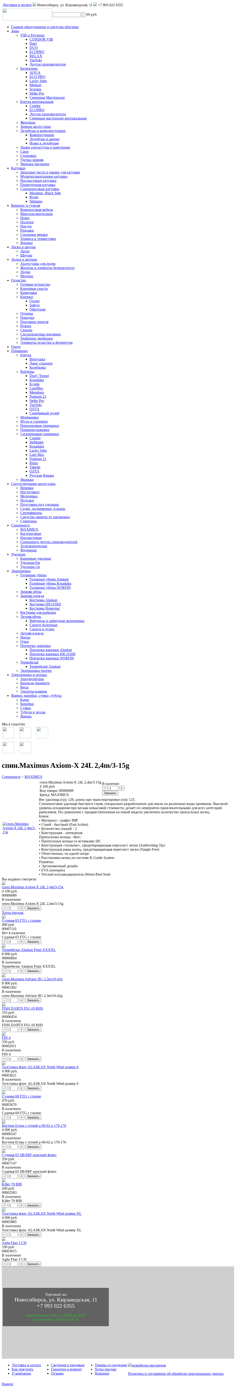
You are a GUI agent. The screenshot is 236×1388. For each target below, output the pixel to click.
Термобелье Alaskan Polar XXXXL (29, 950)
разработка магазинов (149, 1365)
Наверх (7, 1384)
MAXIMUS (33, 777)
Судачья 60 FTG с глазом (21, 1096)
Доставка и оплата (17, 5)
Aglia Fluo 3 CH (14, 1243)
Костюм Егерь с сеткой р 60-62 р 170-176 (34, 1126)
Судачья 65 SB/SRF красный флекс (29, 1155)
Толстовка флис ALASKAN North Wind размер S (40, 1067)
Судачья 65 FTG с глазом (21, 920)
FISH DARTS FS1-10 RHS (22, 1008)
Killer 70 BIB (12, 1184)
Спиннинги (11, 777)
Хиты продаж (13, 913)
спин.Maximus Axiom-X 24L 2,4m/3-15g (32, 887)
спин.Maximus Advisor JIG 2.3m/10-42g (32, 979)
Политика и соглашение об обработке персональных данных (176, 1374)
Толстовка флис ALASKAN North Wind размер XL (42, 1213)
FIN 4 (6, 1038)
